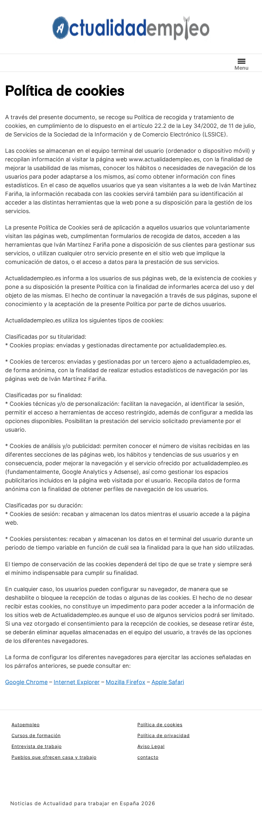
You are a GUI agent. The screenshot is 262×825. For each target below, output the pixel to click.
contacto (147, 757)
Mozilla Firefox (125, 682)
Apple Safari (167, 682)
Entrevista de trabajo (37, 746)
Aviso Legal (151, 746)
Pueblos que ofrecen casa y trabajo (54, 757)
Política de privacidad (163, 735)
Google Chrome (26, 682)
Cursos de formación (36, 735)
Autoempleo (26, 724)
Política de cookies (159, 724)
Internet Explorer (77, 682)
